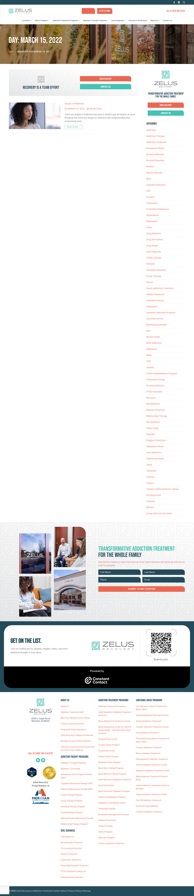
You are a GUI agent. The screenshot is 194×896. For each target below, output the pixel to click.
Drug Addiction (153, 233)
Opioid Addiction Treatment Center (151, 794)
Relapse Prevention (155, 410)
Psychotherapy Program (71, 812)
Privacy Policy (75, 891)
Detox (149, 227)
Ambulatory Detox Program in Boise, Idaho (77, 776)
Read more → (74, 127)
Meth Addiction (154, 343)
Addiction (95, 109)
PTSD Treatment (154, 392)
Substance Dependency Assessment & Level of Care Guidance (78, 748)
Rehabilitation (153, 404)
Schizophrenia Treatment (72, 877)
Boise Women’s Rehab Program (112, 774)
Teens (149, 465)
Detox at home (104, 11)
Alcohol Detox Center (108, 739)
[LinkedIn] (179, 2)
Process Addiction (155, 386)
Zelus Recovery (23, 891)
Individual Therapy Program (73, 807)
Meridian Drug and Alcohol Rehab (75, 741)
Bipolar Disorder (154, 173)
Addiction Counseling (70, 769)
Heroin (149, 282)
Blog (148, 179)
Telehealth (151, 471)
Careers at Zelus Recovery (72, 724)
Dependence (152, 215)
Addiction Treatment (156, 142)
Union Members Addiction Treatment (114, 780)
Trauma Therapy (105, 826)
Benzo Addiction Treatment (148, 753)
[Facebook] (174, 2)
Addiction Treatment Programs (112, 706)
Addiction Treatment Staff (72, 712)
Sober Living (152, 428)
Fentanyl (150, 264)
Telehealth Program (107, 809)
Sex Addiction (153, 422)
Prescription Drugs (155, 380)
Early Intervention (106, 785)
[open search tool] (184, 2)
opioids (150, 367)
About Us (65, 706)
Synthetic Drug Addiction (147, 806)
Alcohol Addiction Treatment (148, 721)
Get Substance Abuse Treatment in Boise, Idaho (151, 708)
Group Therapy (153, 276)
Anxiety (150, 167)
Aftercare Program (106, 838)
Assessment (88, 11)
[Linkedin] (43, 760)
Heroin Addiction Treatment (160, 288)
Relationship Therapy (156, 416)
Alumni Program (105, 832)
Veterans (150, 501)
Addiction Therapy (155, 136)
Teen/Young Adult (155, 459)
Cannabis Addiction (156, 185)
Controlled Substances (157, 209)
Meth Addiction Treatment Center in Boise (152, 778)
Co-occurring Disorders (71, 848)
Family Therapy (153, 258)
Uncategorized (153, 495)
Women (150, 507)
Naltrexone (151, 349)
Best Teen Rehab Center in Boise (75, 718)
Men (148, 331)
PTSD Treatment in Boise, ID (73, 871)
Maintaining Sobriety (156, 325)
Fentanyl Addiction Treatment (149, 812)
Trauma (150, 483)
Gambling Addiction (156, 270)
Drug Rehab (152, 246)
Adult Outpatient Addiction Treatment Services (114, 713)
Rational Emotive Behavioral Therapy (77, 818)
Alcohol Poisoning (155, 160)
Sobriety (150, 434)
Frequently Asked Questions (73, 730)
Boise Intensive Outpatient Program (114, 791)
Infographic (152, 307)
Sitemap (87, 891)
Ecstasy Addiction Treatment (149, 748)
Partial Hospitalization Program (161, 374)
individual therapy (155, 300)
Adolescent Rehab (155, 148)
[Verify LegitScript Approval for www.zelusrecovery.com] (32, 777)
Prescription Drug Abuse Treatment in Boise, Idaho (152, 740)
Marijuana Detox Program (109, 762)
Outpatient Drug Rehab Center (112, 803)
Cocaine (150, 197)
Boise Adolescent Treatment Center (114, 721)
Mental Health (153, 337)
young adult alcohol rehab (159, 513)
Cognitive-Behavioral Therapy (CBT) (77, 784)
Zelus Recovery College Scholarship (77, 735)
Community (152, 203)
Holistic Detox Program (108, 757)
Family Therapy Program (71, 795)
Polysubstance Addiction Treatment (152, 759)
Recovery (150, 398)
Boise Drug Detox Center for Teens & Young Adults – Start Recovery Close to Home (114, 730)
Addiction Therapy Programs (73, 763)
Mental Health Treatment (72, 843)
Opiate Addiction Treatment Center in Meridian (152, 787)
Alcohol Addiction (155, 154)
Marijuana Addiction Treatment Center (153, 771)
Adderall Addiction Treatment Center (152, 715)
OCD (148, 361)
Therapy (150, 477)
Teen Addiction (153, 453)
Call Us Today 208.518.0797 (176, 11)
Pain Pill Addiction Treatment (148, 800)
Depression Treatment (71, 860)
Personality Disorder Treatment (74, 866)
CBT (148, 191)
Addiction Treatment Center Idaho (49, 891)
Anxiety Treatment (69, 854)
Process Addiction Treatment (111, 843)
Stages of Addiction (74, 104)
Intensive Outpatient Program (160, 313)
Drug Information (154, 240)
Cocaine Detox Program (109, 745)
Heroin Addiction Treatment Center (151, 765)
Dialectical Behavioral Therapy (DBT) (77, 789)
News (149, 355)
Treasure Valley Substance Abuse (162, 489)
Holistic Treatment (155, 294)
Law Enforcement (155, 319)
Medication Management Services (113, 815)
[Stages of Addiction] (34, 116)
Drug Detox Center (106, 751)
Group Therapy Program (71, 801)
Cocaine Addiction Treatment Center (152, 727)
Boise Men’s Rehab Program (111, 768)
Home (11, 52)
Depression (151, 221)
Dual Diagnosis (153, 252)
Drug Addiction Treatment (147, 733)
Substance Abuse (155, 446)
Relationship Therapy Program (74, 824)
